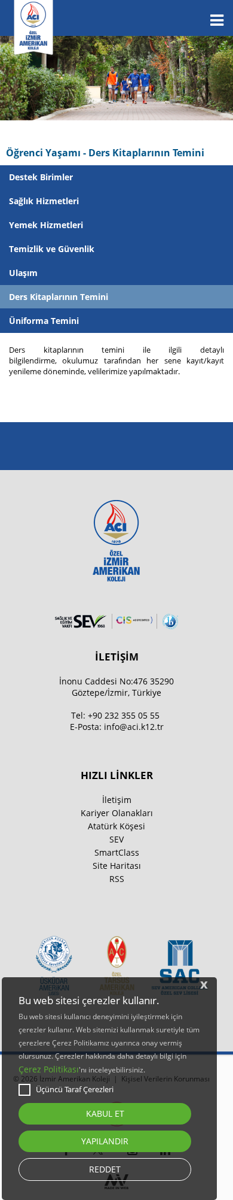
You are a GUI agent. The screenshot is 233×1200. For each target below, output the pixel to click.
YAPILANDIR (104, 1141)
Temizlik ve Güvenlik (51, 248)
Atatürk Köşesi (116, 826)
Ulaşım (23, 272)
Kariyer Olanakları (117, 813)
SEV (116, 839)
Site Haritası (117, 865)
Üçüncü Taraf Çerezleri (75, 1089)
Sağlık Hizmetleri (44, 201)
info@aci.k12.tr (134, 726)
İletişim (116, 799)
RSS (116, 878)
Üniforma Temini (44, 320)
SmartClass (116, 852)
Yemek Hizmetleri (46, 225)
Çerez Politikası (49, 1069)
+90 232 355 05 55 (124, 715)
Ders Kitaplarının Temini (58, 296)
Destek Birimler (41, 177)
